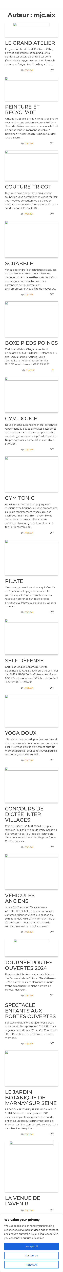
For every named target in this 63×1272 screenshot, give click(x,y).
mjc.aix (28, 70)
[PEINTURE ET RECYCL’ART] (31, 88)
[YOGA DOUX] (31, 710)
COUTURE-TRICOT (28, 187)
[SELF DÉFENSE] (31, 636)
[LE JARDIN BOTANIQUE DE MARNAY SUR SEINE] (31, 1068)
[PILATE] (31, 557)
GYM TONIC (19, 498)
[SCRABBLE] (31, 239)
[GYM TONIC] (31, 474)
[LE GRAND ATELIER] (31, 29)
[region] (31, 1243)
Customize (31, 1255)
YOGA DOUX (20, 733)
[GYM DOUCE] (31, 394)
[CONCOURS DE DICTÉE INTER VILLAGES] (31, 784)
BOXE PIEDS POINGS (31, 343)
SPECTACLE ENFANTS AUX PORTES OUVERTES (30, 1010)
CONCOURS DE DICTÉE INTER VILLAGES (24, 814)
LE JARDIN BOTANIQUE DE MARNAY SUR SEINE (31, 1097)
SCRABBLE (19, 263)
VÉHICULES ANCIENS (20, 898)
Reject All (31, 1264)
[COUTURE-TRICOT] (31, 165)
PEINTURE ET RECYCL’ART (22, 109)
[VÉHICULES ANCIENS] (31, 871)
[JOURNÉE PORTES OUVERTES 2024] (31, 947)
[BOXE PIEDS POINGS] (31, 319)
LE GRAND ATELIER (30, 43)
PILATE (14, 581)
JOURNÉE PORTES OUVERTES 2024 (28, 965)
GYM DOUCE (21, 418)
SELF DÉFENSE (24, 660)
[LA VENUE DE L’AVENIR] (31, 1166)
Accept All (31, 1246)
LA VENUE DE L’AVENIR (22, 1201)
